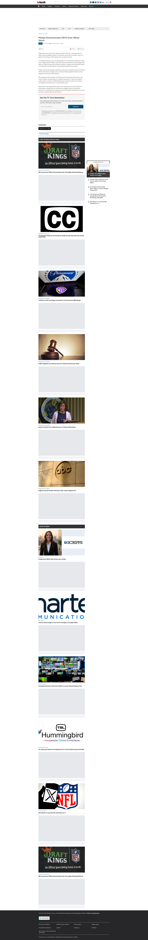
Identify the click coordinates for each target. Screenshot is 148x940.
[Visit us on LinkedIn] (96, 2)
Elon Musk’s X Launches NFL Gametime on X (98, 202)
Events (64, 6)
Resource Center (73, 6)
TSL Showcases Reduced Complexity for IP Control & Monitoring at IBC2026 (98, 196)
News (43, 6)
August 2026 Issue (53, 28)
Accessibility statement (45, 927)
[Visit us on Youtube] (98, 2)
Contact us (76, 927)
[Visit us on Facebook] (91, 2)
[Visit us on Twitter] (93, 2)
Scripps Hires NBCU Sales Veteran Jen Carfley (97, 174)
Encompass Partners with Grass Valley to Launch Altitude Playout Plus (99, 188)
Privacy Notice (46, 112)
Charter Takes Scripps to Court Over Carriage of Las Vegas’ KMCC (99, 181)
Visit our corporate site (93, 913)
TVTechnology (48, 43)
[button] (108, 2)
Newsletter (81, 49)
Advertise (94, 927)
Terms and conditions (44, 924)
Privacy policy (77, 924)
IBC (63, 28)
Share (42, 49)
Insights (50, 6)
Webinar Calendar (79, 28)
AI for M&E (91, 28)
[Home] (39, 6)
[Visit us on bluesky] (101, 2)
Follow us (74, 49)
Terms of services (60, 111)
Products (57, 6)
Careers (58, 927)
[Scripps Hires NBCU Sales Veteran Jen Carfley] (98, 170)
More (90, 6)
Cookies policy (95, 924)
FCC (69, 28)
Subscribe (84, 6)
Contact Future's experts (62, 924)
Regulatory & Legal (43, 33)
